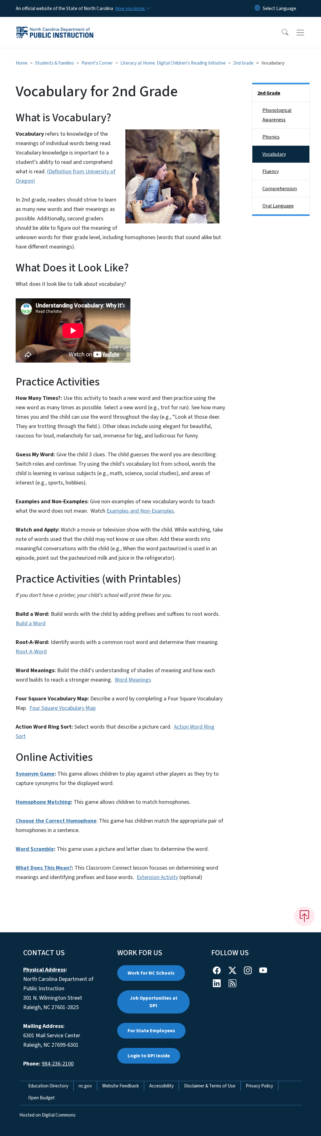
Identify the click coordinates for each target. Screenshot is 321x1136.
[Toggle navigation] (306, 32)
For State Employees (151, 1030)
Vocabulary (274, 154)
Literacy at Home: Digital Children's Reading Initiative (173, 63)
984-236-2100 (58, 1064)
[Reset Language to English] (257, 8)
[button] (280, 32)
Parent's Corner (97, 63)
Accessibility (161, 1085)
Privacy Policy (259, 1085)
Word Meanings (133, 680)
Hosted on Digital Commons (47, 1115)
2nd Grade (243, 63)
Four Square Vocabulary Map (62, 708)
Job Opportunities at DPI (153, 1002)
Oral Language (278, 205)
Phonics (271, 136)
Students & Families (54, 63)
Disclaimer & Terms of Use (209, 1085)
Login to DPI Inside (149, 1055)
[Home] (55, 25)
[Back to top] (304, 916)
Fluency (270, 171)
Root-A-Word (31, 652)
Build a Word (30, 623)
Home (22, 63)
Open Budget (41, 1097)
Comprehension (279, 188)
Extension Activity (157, 877)
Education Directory (48, 1085)
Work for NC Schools (151, 973)
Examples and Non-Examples (140, 511)
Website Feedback (120, 1085)
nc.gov (85, 1085)
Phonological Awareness (277, 115)
